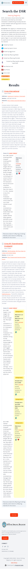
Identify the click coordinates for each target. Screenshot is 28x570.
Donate (5, 538)
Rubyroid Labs (19, 565)
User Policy (14, 562)
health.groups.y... (6, 294)
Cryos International (11, 91)
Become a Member (19, 2)
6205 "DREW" (13, 153)
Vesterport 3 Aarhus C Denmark (16, 96)
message (18, 163)
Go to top (14, 515)
